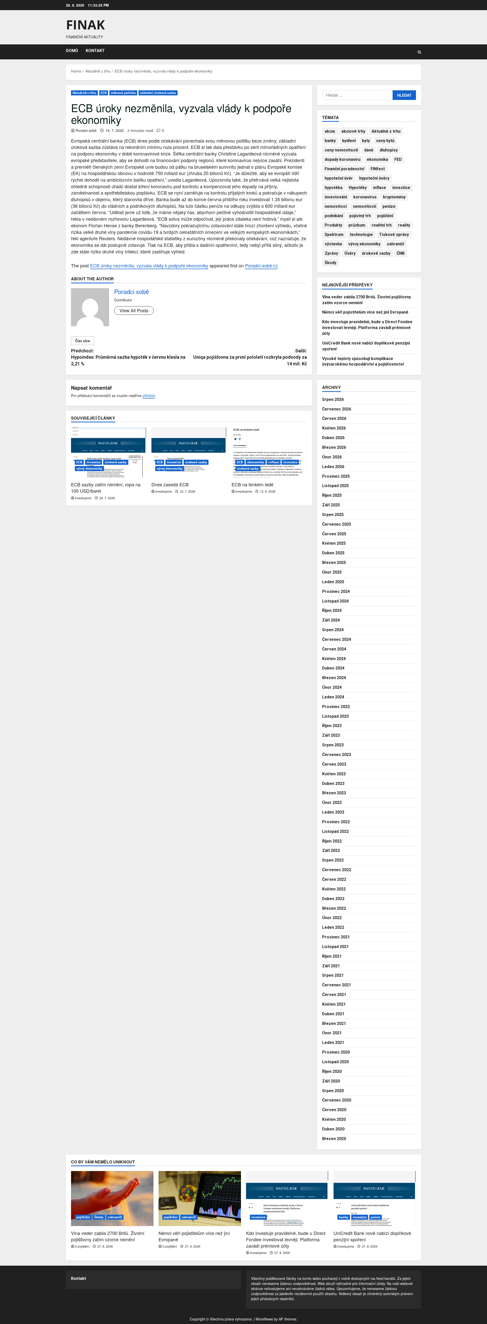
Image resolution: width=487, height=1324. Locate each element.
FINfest (378, 168)
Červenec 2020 (336, 1100)
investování (336, 197)
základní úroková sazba (158, 93)
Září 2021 (331, 966)
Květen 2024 (334, 658)
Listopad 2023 (335, 716)
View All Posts (133, 310)
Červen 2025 (334, 533)
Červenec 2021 (336, 985)
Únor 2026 (332, 457)
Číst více (82, 340)
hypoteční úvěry (374, 178)
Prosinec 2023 (336, 706)
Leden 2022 (333, 927)
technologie (361, 234)
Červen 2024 (334, 649)
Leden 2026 (333, 466)
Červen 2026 (334, 418)
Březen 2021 (334, 1023)
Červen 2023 (334, 764)
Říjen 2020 (332, 1071)
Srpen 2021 (333, 975)
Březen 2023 (334, 792)
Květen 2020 (334, 1119)
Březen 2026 (334, 447)
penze (375, 1217)
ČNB (401, 253)
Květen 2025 (334, 543)
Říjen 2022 (332, 841)
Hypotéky (358, 187)
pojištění (385, 215)
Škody (330, 262)
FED (398, 159)
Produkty (333, 225)
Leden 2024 (333, 697)
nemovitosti (364, 206)
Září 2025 (331, 505)
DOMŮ (72, 50)
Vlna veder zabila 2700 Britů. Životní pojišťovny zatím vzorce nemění (107, 1236)
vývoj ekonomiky (89, 468)
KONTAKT (95, 50)
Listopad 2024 (335, 601)
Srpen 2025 (333, 514)
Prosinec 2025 (336, 476)
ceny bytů (385, 140)
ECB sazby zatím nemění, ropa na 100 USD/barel (106, 487)
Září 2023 (331, 735)
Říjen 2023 (332, 725)
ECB (104, 93)
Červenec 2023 (336, 754)
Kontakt (78, 1278)
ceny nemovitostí (341, 150)
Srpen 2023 (333, 745)
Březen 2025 (334, 562)
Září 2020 (331, 1081)
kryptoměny (394, 197)
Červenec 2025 (336, 524)
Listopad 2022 (335, 831)
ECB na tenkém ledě (252, 484)
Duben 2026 (333, 437)
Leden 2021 (333, 1042)
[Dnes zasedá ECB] (189, 452)
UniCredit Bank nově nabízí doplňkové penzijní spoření (372, 1236)
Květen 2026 (334, 428)
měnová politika (123, 93)
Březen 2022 (334, 908)
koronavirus (365, 197)
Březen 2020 (334, 1138)
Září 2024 (331, 620)
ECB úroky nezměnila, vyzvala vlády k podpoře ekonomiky (149, 265)
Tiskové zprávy (394, 234)
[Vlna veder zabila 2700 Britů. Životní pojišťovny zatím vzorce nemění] (112, 1198)
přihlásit (149, 395)
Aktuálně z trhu (84, 93)
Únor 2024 (332, 687)
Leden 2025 (333, 581)
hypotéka (333, 187)
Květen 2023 (334, 773)
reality (404, 225)
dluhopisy (389, 150)
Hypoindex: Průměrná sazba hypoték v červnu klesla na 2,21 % (128, 357)
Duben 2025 (333, 553)
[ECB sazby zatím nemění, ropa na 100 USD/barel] (108, 452)
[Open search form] (419, 52)
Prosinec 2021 (336, 937)
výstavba (333, 244)
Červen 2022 (334, 879)
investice (93, 462)
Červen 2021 (334, 994)
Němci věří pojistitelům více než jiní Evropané (365, 312)
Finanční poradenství (344, 168)
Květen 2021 (334, 1004)
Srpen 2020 (333, 1090)
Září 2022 (331, 850)
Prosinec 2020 (336, 1052)
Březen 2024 (334, 677)
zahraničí (395, 244)
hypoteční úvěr (339, 178)
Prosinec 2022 (336, 821)
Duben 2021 (333, 1013)
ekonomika (255, 462)
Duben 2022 (333, 898)
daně (368, 150)
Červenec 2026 (336, 409)
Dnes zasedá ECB (170, 484)
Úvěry (350, 253)
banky (330, 140)
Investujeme (83, 498)
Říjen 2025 (332, 495)
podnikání (334, 215)
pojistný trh (360, 215)
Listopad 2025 (335, 485)
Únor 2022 (332, 917)
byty (366, 140)
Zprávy (331, 253)
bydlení (349, 140)
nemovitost (336, 206)
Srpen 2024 (333, 629)
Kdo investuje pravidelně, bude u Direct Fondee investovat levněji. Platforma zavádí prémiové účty (367, 327)
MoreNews (264, 1318)
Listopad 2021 (335, 946)
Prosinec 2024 (336, 591)
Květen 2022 (334, 889)
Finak (85, 24)
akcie (330, 131)
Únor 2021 (332, 1032)
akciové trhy (353, 131)
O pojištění (82, 1246)
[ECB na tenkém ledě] (269, 452)
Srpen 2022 (333, 860)
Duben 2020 (333, 1129)
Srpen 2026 (333, 399)
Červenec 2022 (336, 869)
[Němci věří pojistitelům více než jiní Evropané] (200, 1198)
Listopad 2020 (335, 1061)
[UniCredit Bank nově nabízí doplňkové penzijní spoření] (375, 1198)
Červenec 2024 (336, 639)
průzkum (357, 225)
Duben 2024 (333, 668)
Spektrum (334, 234)
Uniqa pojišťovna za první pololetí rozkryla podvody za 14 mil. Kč (250, 357)
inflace (273, 462)
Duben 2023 (333, 783)
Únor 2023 (332, 802)
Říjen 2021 (332, 956)
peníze (388, 206)
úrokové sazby (116, 462)
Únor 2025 (332, 572)
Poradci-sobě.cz (261, 265)
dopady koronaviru (342, 159)
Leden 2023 (333, 812)
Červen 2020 (334, 1109)
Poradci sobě (86, 130)
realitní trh (382, 225)
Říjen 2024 (332, 610)
